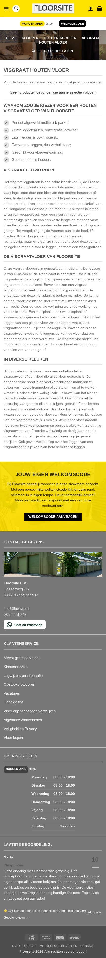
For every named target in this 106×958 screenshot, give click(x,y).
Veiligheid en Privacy (20, 729)
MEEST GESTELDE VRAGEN (58, 945)
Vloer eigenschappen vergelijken (30, 711)
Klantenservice (16, 667)
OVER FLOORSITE (24, 945)
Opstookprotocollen (19, 684)
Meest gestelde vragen (22, 658)
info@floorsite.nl (16, 608)
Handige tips (14, 702)
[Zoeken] (15, 8)
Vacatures (12, 693)
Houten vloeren (60, 38)
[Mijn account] (90, 8)
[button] (6, 8)
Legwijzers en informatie (23, 675)
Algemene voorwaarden (23, 720)
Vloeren (30, 38)
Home (11, 38)
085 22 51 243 (15, 614)
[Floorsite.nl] (53, 9)
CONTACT (87, 945)
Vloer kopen (13, 738)
